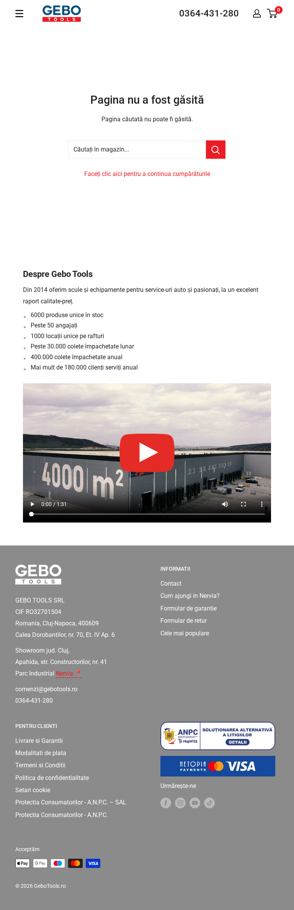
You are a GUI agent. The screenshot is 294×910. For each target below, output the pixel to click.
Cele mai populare (184, 633)
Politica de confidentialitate (52, 777)
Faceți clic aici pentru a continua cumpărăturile (147, 173)
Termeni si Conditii (40, 765)
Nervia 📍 (69, 673)
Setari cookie (32, 790)
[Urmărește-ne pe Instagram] (180, 802)
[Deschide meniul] (19, 13)
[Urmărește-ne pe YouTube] (194, 802)
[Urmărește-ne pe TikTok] (209, 802)
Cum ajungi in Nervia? (190, 595)
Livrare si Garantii (39, 740)
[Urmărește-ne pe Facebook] (165, 802)
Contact (170, 583)
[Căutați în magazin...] (215, 149)
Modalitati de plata (40, 753)
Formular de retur (183, 620)
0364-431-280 (209, 13)
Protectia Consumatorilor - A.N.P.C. (61, 815)
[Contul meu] (257, 13)
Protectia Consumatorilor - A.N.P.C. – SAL (70, 802)
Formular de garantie (188, 608)
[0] (272, 13)
